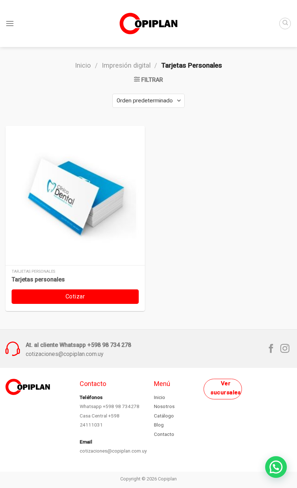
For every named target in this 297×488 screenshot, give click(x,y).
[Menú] (9, 23)
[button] (276, 467)
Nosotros (164, 406)
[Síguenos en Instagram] (284, 349)
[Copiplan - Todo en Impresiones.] (148, 23)
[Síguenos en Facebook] (271, 349)
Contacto (164, 434)
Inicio (83, 65)
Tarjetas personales (38, 279)
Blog (159, 425)
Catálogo (164, 416)
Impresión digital (126, 65)
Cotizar (75, 296)
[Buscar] (285, 23)
